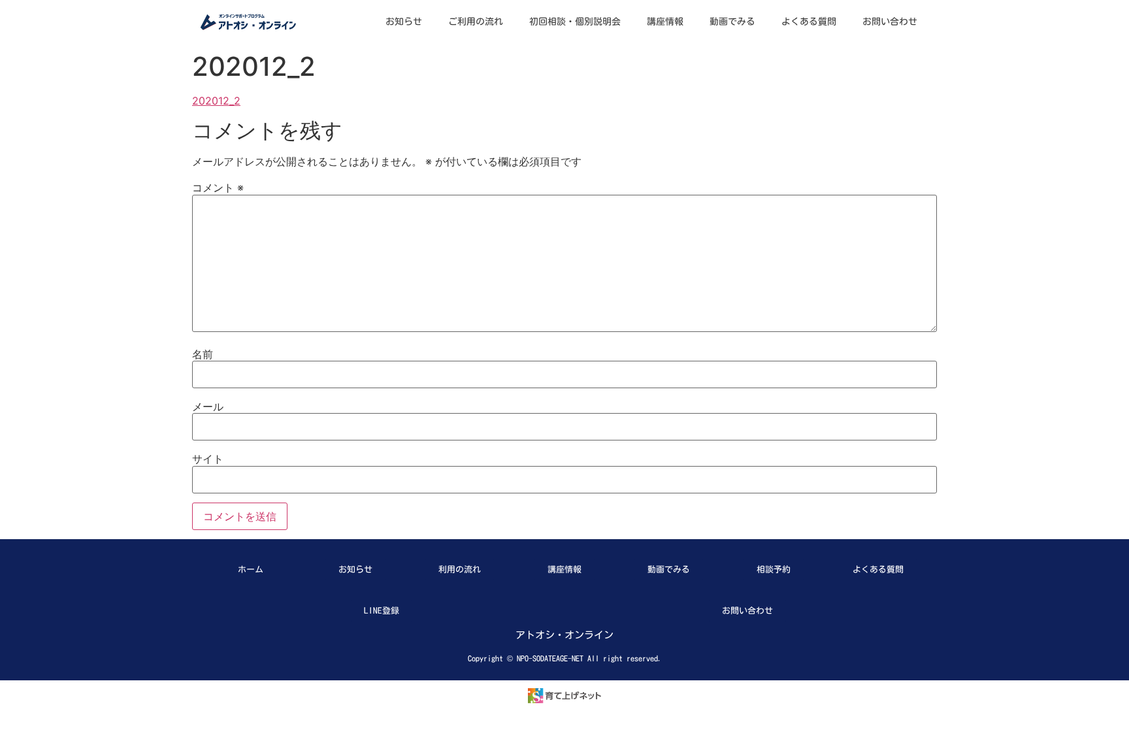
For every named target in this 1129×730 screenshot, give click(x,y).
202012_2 (216, 100)
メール (207, 406)
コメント (218, 187)
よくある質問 (808, 21)
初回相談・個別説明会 (575, 21)
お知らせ (403, 21)
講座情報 (665, 21)
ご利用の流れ (475, 21)
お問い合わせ (889, 21)
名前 (202, 354)
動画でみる (732, 21)
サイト (207, 459)
